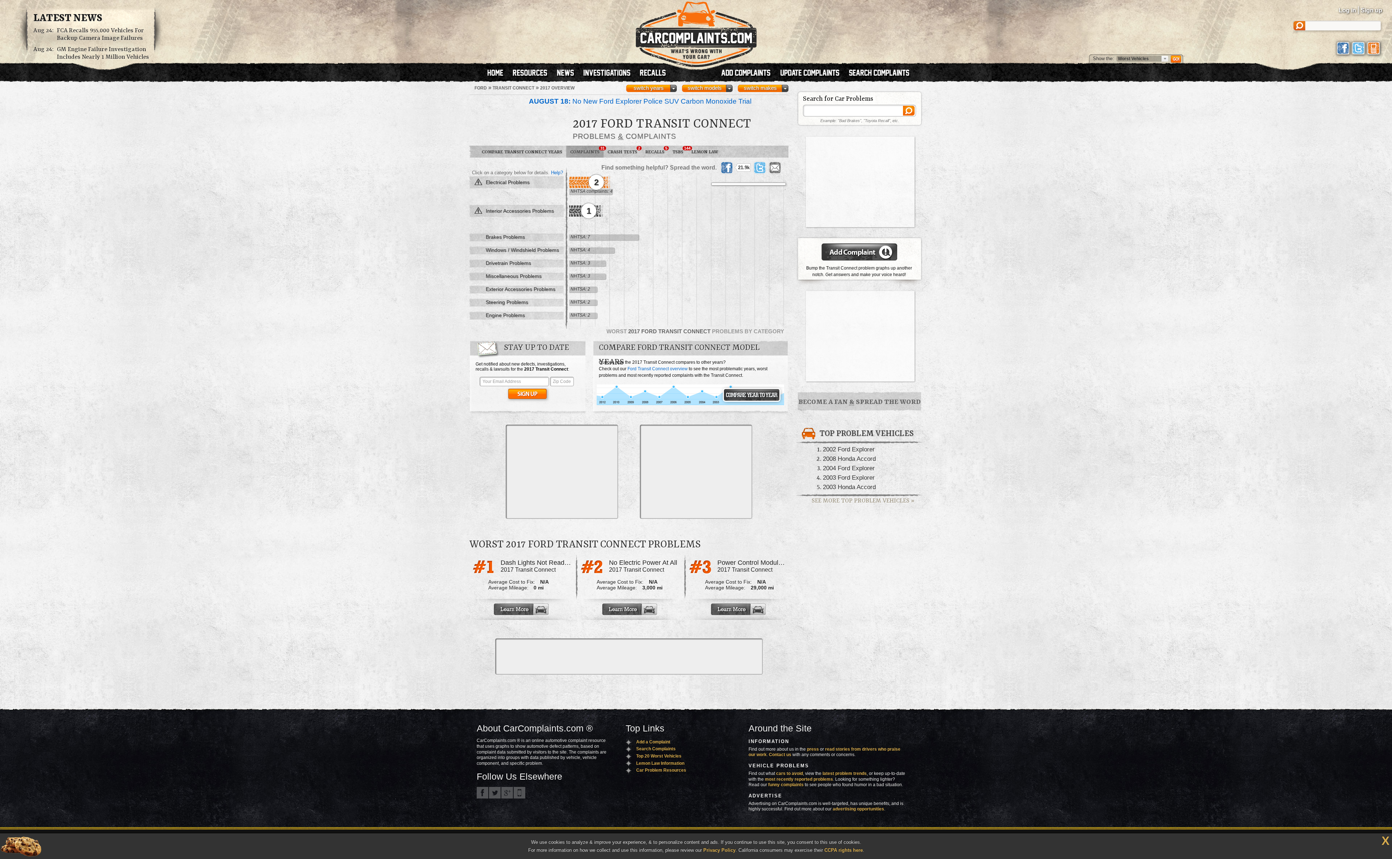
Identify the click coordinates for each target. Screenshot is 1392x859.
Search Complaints (656, 748)
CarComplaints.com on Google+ (507, 792)
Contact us (780, 754)
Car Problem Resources (661, 770)
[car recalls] (653, 74)
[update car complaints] (813, 74)
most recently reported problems (799, 779)
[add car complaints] (749, 74)
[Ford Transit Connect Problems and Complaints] (690, 403)
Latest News (67, 18)
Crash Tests (624, 150)
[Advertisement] (562, 471)
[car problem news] (568, 74)
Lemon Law (704, 152)
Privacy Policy (719, 850)
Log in (1347, 10)
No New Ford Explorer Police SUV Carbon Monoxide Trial (640, 101)
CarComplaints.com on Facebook (482, 792)
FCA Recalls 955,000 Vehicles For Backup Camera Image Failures (100, 34)
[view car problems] (499, 74)
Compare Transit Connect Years (522, 152)
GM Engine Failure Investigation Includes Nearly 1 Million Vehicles (103, 53)
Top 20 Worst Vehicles (659, 756)
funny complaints (786, 784)
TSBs (679, 150)
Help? (557, 172)
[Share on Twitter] (759, 167)
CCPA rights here (843, 850)
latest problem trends (845, 773)
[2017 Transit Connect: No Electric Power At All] (630, 609)
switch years (649, 88)
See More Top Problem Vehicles (863, 500)
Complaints (587, 150)
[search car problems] (882, 74)
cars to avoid (789, 773)
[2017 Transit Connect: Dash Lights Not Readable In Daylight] (522, 609)
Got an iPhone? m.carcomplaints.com (519, 792)
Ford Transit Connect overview (657, 368)
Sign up (1371, 10)
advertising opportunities (858, 809)
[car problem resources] (533, 74)
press (813, 749)
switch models (705, 88)
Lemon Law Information (660, 763)
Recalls (656, 150)
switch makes (760, 88)
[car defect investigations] (610, 74)
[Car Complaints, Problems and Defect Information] (696, 32)
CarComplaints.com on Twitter (495, 792)
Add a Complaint (653, 742)
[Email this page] (775, 167)
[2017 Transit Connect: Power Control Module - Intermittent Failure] (739, 609)
